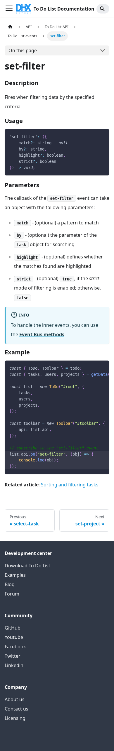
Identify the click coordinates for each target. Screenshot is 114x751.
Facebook (15, 646)
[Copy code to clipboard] (102, 136)
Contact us (16, 709)
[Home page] (10, 26)
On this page (22, 50)
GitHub (12, 628)
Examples (15, 575)
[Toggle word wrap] (91, 368)
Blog (10, 584)
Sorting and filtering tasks (70, 484)
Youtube (14, 637)
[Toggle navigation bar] (9, 9)
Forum (12, 594)
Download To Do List (27, 565)
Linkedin (14, 665)
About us (15, 699)
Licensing (15, 718)
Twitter (12, 656)
